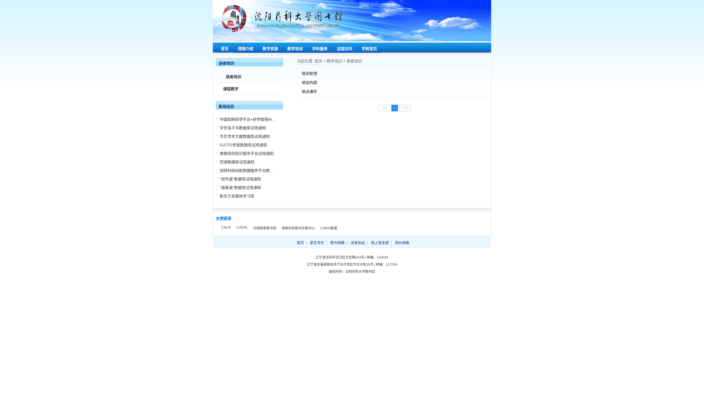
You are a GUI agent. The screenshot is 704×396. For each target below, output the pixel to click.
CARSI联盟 (328, 228)
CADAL (242, 227)
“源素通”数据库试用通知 (240, 187)
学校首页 (369, 48)
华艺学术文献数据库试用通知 (245, 136)
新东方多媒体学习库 (237, 196)
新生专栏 (317, 243)
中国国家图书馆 (264, 228)
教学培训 (295, 48)
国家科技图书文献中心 (298, 228)
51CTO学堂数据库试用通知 (243, 145)
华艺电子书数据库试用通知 (243, 128)
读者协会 (358, 243)
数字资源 (270, 48)
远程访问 (344, 48)
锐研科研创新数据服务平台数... (246, 170)
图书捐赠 (337, 243)
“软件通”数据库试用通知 (240, 179)
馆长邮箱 (402, 243)
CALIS (226, 227)
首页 (225, 48)
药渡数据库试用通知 (237, 162)
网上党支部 (380, 243)
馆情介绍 (245, 48)
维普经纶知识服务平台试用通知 (247, 153)
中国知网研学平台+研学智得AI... (247, 119)
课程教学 (230, 89)
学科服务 (320, 48)
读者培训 (354, 61)
